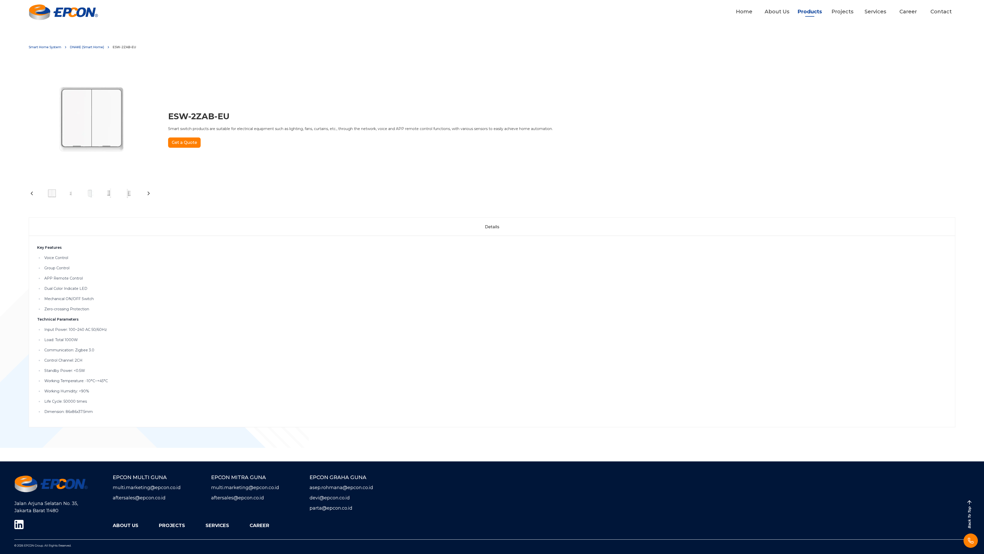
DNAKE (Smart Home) (87, 47)
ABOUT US (125, 525)
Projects (843, 11)
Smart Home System (45, 47)
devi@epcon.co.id (330, 498)
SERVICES (217, 525)
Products (809, 11)
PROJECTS (172, 525)
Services (875, 11)
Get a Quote (184, 142)
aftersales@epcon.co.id (139, 498)
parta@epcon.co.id (331, 508)
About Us (777, 11)
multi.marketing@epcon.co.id (147, 487)
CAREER (259, 525)
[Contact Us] (970, 540)
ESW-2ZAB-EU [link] (124, 47)
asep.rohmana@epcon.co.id (341, 487)
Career (908, 11)
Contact (941, 11)
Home (744, 11)
